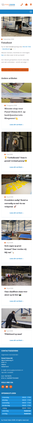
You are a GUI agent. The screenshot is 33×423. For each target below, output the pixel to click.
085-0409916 (8, 372)
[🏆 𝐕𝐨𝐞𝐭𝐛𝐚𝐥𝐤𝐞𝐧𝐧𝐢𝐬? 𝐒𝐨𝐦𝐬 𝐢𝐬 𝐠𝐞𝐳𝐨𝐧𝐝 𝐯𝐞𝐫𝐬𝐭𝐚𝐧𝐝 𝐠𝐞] (16, 142)
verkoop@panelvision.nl (14, 370)
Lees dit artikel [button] (16, 125)
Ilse (2, 55)
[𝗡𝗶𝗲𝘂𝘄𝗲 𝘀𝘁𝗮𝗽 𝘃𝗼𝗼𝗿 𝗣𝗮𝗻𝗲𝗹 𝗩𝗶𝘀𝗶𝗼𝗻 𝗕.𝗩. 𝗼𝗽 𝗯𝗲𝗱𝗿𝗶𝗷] (16, 93)
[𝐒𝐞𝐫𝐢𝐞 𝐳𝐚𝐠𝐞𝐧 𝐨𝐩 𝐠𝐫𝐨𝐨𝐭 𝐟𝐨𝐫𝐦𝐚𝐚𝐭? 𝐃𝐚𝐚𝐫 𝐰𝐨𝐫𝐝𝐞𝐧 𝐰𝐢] (16, 230)
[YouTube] (6, 386)
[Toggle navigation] (31, 12)
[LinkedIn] (2, 386)
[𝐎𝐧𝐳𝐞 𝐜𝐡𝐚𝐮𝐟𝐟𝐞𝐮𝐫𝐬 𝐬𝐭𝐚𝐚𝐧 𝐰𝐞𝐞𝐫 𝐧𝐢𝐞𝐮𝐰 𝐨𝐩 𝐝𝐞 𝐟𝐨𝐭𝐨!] (16, 276)
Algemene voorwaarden (9, 355)
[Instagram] (10, 386)
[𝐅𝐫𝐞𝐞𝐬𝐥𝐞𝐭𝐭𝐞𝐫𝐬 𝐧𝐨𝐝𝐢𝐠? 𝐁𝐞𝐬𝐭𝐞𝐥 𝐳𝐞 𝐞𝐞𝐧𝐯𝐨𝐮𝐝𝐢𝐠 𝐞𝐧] (16, 184)
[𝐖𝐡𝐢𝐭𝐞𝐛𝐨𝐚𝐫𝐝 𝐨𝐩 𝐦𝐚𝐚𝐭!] (16, 318)
